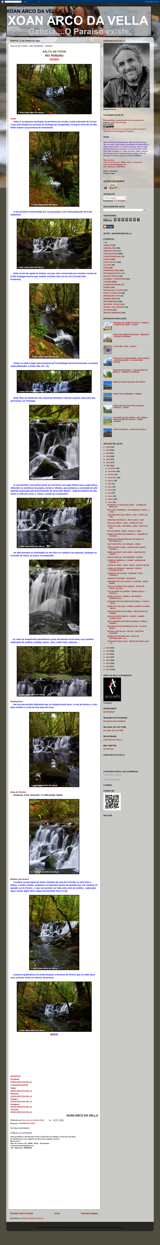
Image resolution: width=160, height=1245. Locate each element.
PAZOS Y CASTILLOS (111, 293)
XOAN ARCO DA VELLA (34, 11)
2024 (108, 453)
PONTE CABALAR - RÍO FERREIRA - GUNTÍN (125, 557)
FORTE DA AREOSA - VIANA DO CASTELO (129, 429)
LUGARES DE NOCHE (111, 284)
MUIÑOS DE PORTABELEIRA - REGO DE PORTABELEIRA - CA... (123, 637)
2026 (108, 447)
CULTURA (107, 265)
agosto (111, 481)
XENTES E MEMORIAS (112, 313)
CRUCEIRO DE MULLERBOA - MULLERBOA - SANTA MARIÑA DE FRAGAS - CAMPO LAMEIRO (130, 419)
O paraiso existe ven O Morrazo (112, 774)
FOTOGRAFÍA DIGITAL (112, 273)
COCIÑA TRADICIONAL (112, 256)
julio (110, 484)
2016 (108, 657)
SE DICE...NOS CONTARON (114, 307)
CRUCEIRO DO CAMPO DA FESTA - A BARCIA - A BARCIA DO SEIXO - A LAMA (131, 324)
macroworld (95, 1227)
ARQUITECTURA (110, 251)
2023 (108, 456)
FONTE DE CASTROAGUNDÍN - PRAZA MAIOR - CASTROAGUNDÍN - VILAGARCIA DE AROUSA (131, 360)
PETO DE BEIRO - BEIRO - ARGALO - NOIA (124, 531)
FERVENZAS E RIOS (27, 1123)
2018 (108, 651)
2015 (108, 660)
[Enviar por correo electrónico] (54, 1120)
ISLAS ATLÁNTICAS (111, 276)
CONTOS (106, 259)
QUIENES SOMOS (110, 299)
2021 (108, 462)
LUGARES (107, 282)
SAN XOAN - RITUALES (112, 304)
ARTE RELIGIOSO (110, 254)
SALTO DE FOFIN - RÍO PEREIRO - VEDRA (123, 544)
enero (110, 502)
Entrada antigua (89, 1213)
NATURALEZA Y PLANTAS (113, 290)
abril (110, 493)
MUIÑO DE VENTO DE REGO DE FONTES (129, 382)
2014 (108, 663)
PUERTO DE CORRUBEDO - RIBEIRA (127, 394)
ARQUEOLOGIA (109, 248)
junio (110, 487)
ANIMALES (107, 245)
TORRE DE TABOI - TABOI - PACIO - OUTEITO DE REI (128, 565)
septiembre (112, 477)
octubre (111, 474)
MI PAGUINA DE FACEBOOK (114, 721)
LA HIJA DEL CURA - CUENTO (124, 346)
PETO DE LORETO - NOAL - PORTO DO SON (124, 523)
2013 (108, 666)
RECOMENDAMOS (110, 301)
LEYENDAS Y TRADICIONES (114, 279)
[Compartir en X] (58, 1120)
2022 (108, 459)
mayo (110, 490)
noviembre (112, 471)
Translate (121, 201)
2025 (108, 450)
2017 (108, 654)
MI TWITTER (108, 749)
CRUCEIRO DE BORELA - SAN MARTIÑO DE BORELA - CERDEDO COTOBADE (130, 371)
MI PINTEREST (109, 712)
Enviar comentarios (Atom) (32, 1218)
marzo (110, 496)
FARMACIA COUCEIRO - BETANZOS (121, 578)
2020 (108, 465)
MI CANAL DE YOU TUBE (113, 730)
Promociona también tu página (112, 779)
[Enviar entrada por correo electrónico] (49, 1120)
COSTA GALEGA (109, 262)
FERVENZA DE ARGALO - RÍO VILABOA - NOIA (125, 520)
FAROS (106, 268)
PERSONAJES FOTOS (112, 296)
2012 (108, 669)
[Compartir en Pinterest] (63, 1120)
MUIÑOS (106, 287)
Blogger (121, 1227)
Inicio (57, 1213)
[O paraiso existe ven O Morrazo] (104, 777)
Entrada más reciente (21, 1213)
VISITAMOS (107, 310)
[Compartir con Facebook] (60, 1120)
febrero (111, 499)
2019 (108, 648)
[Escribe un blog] (56, 1120)
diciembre (112, 468)
